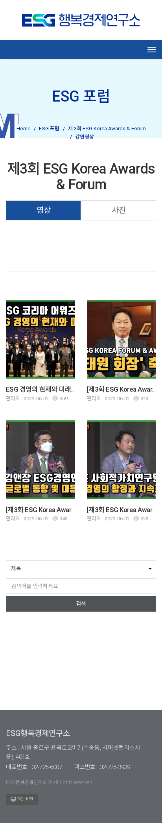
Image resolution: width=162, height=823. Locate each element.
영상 (44, 210)
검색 (81, 604)
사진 (119, 210)
